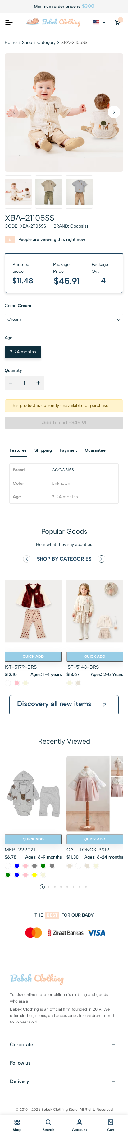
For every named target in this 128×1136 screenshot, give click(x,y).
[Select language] (99, 22)
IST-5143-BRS (82, 667)
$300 (88, 6)
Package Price (61, 268)
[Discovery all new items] (104, 705)
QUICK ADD (33, 656)
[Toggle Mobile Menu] (9, 22)
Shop (27, 42)
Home (11, 42)
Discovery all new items (54, 704)
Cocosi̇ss (79, 226)
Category (46, 42)
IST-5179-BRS (21, 667)
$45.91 (67, 281)
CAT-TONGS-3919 (87, 850)
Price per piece (21, 268)
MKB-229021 (20, 850)
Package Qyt (100, 268)
